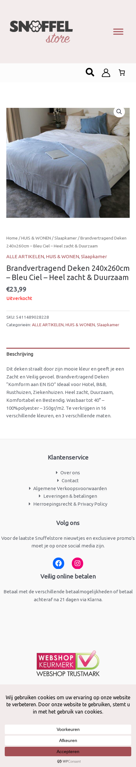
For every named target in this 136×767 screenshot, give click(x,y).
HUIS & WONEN (36, 237)
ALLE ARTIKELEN (25, 256)
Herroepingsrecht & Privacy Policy (70, 504)
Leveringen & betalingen (70, 496)
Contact (70, 480)
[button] (90, 72)
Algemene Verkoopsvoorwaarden (70, 488)
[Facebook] (58, 563)
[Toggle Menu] (118, 31)
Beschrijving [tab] (19, 354)
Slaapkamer (65, 237)
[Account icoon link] (106, 73)
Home (12, 237)
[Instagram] (77, 563)
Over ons (70, 472)
